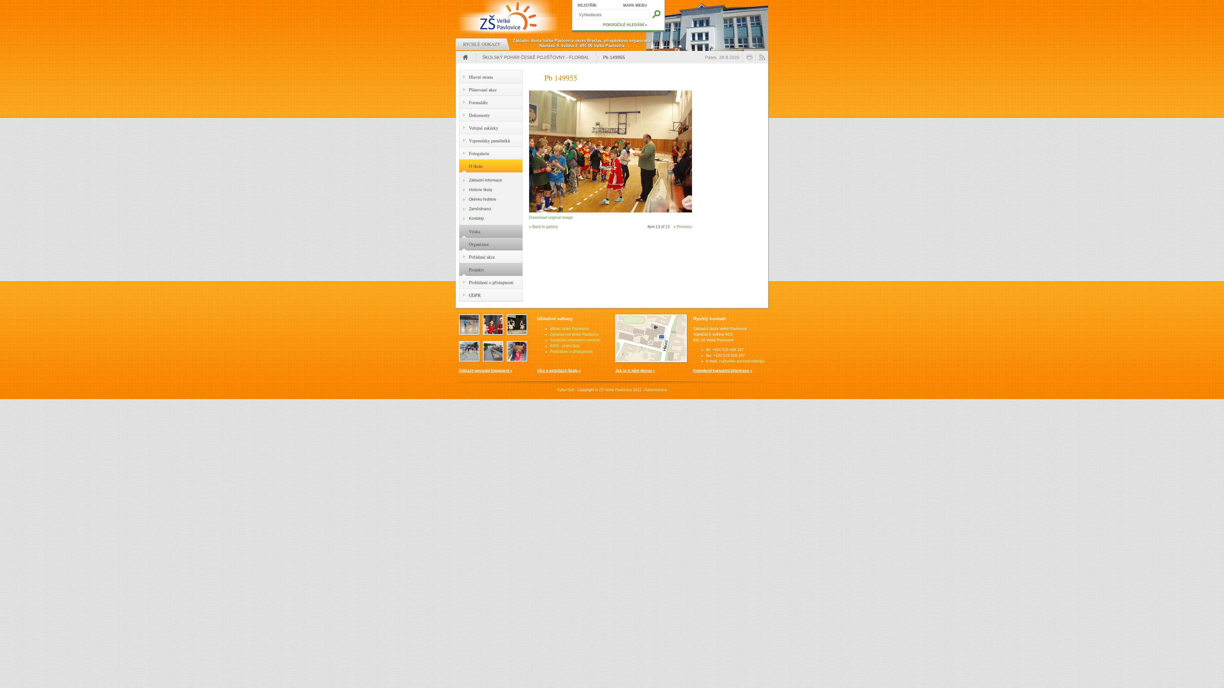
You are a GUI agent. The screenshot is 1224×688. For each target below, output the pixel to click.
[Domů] (509, 16)
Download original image (551, 217)
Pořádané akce (482, 257)
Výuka (474, 231)
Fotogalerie (479, 153)
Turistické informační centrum (575, 340)
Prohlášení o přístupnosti (491, 282)
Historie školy (480, 190)
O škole (476, 166)
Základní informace (485, 180)
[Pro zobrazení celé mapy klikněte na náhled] (651, 361)
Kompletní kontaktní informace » (722, 371)
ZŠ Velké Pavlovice (615, 390)
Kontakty (476, 218)
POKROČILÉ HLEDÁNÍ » (625, 25)
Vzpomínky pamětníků (489, 141)
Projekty (476, 270)
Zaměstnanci (480, 209)
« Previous (683, 227)
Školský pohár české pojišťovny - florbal (535, 57)
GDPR (475, 295)
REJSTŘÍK (587, 5)
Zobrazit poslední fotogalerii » (485, 371)
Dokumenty (479, 115)
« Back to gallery (543, 227)
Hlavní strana (481, 77)
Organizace (479, 244)
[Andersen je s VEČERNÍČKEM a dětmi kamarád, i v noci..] (517, 359)
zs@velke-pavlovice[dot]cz (742, 361)
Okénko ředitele (482, 199)
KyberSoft (565, 390)
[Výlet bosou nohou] (493, 359)
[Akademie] (517, 333)
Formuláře (478, 102)
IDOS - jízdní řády (565, 346)
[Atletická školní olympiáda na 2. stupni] (469, 359)
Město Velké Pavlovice (569, 328)
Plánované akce (483, 90)
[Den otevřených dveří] (493, 333)
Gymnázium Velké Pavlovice (574, 334)
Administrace (656, 390)
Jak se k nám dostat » (635, 371)
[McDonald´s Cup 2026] (469, 333)
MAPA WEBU (635, 5)
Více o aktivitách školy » (559, 371)
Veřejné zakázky (483, 128)
